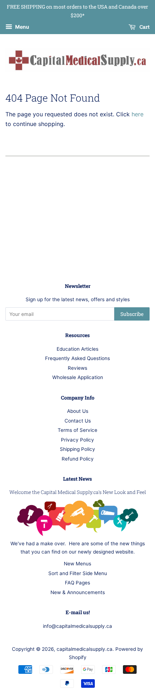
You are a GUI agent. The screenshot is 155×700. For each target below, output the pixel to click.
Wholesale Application (77, 377)
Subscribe (131, 314)
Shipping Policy (77, 449)
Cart (144, 26)
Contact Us (78, 421)
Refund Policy (78, 459)
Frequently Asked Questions (77, 358)
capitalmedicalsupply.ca (84, 649)
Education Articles (77, 349)
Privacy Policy (77, 440)
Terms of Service (77, 430)
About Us (77, 411)
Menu (21, 27)
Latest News (77, 478)
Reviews (77, 368)
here (137, 114)
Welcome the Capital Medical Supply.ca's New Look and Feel (77, 492)
